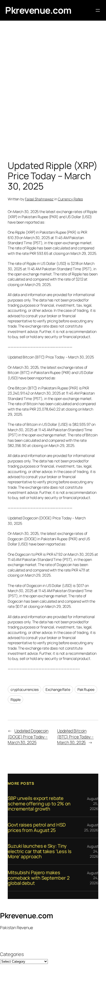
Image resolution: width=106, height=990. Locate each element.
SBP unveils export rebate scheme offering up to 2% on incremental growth (39, 804)
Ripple (15, 699)
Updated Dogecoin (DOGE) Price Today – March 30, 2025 (28, 736)
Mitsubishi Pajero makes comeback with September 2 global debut (38, 878)
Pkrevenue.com (38, 10)
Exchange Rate (58, 689)
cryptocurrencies (24, 689)
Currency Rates (70, 199)
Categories (12, 954)
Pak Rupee (85, 689)
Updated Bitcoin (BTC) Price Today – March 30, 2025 (75, 736)
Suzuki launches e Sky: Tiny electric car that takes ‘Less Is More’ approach (40, 851)
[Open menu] (98, 10)
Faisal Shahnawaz (39, 199)
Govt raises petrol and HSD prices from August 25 (36, 827)
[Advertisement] (53, 92)
